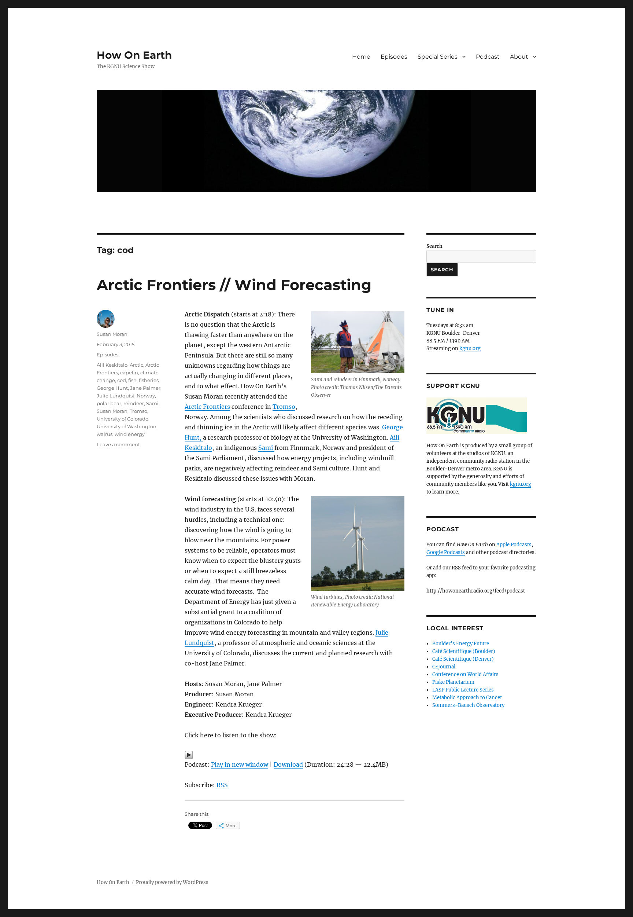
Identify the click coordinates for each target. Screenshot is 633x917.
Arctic (136, 365)
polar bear (109, 403)
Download (288, 764)
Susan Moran (112, 334)
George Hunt (112, 388)
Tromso (284, 406)
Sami (266, 447)
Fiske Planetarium (453, 682)
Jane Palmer (145, 388)
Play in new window (239, 764)
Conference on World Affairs (465, 674)
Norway (146, 396)
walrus (104, 434)
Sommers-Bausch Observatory (468, 705)
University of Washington (126, 426)
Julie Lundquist (115, 396)
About (519, 56)
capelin (129, 372)
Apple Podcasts (514, 545)
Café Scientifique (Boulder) (463, 651)
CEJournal (443, 667)
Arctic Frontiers (207, 406)
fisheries (149, 380)
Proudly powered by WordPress (172, 882)
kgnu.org (470, 348)
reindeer (133, 403)
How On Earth (134, 55)
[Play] (294, 755)
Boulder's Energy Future (460, 644)
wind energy (130, 434)
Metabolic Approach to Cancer (467, 697)
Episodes (394, 56)
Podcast (488, 56)
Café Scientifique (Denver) (463, 659)
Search (434, 246)
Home (361, 56)
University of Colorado (122, 419)
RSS (222, 785)
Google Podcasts (445, 552)
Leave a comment (118, 444)
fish (132, 380)
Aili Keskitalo (112, 365)
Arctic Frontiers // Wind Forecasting (234, 285)
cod (121, 380)
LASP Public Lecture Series (463, 690)
